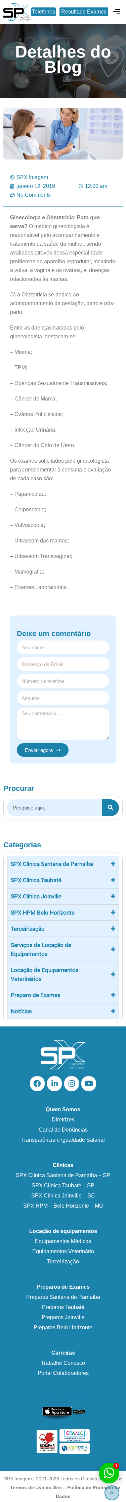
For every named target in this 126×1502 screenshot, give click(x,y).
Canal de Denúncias (63, 1130)
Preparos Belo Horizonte (63, 1327)
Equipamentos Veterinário (63, 1251)
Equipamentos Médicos (63, 1241)
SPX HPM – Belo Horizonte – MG (63, 1206)
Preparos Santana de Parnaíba (63, 1297)
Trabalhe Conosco (63, 1363)
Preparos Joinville (63, 1317)
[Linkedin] (54, 1083)
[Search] (110, 807)
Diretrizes (63, 1119)
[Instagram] (71, 1083)
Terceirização (63, 1261)
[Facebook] (37, 1083)
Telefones (43, 12)
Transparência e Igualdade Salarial (63, 1140)
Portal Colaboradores (63, 1373)
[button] (117, 12)
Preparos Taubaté (63, 1307)
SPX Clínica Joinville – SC (63, 1195)
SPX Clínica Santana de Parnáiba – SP (63, 1175)
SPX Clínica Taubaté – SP (63, 1185)
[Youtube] (88, 1083)
